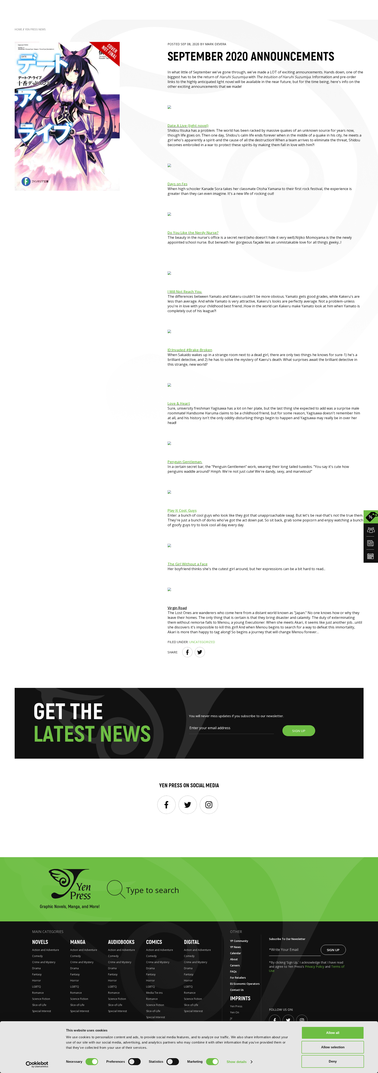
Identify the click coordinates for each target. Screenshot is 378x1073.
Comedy (37, 956)
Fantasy (37, 974)
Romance (38, 993)
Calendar (235, 953)
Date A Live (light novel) (188, 125)
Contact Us (237, 990)
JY (231, 1018)
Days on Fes (177, 184)
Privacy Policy (315, 966)
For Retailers (238, 978)
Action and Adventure (45, 950)
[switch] (134, 1061)
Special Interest (41, 1011)
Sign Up (333, 950)
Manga (77, 942)
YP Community (239, 941)
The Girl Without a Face (188, 564)
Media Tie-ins (154, 993)
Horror (36, 980)
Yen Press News (35, 29)
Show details (237, 1062)
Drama (36, 968)
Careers (235, 965)
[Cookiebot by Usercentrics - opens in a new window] (37, 1064)
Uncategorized (202, 642)
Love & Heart (179, 403)
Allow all (332, 1033)
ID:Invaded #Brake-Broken (190, 350)
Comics (154, 942)
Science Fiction (41, 999)
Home (18, 29)
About (234, 959)
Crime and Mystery (43, 962)
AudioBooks (121, 942)
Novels (40, 942)
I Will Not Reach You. (185, 291)
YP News (235, 947)
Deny (333, 1061)
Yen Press (236, 1006)
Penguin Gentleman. (185, 461)
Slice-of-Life (39, 1005)
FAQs (233, 971)
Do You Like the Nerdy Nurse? (193, 232)
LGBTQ (36, 986)
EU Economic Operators (245, 984)
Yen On (234, 1012)
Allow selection (333, 1047)
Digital (191, 942)
